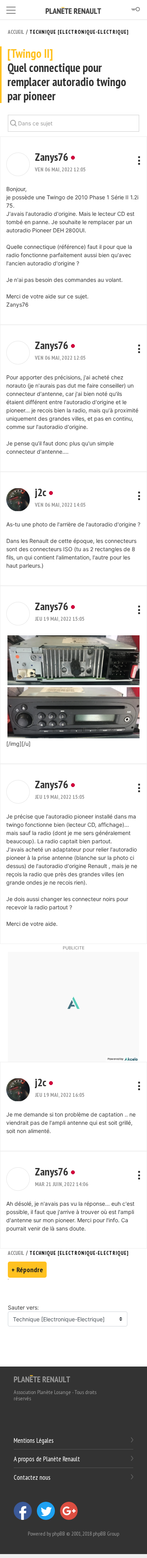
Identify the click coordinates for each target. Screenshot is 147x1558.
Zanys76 (51, 156)
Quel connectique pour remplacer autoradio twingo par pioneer (66, 74)
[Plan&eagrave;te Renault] (42, 1378)
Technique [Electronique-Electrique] (79, 32)
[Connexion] (135, 9)
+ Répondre (27, 1269)
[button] (18, 164)
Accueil (16, 32)
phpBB (58, 1533)
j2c (40, 492)
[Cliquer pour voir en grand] (73, 659)
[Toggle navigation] (11, 9)
